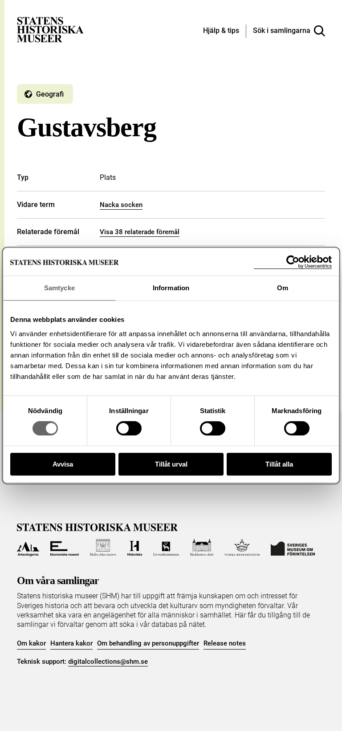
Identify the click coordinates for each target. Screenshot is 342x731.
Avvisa (63, 464)
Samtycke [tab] (59, 288)
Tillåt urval (171, 464)
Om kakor (31, 643)
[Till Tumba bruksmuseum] (242, 547)
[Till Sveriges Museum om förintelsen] (293, 547)
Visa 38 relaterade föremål (139, 232)
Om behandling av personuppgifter (148, 643)
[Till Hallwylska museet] (103, 547)
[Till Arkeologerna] (28, 547)
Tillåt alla (279, 464)
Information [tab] (171, 288)
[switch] (129, 428)
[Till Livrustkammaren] (166, 547)
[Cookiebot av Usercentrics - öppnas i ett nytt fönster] (293, 262)
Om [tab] (282, 288)
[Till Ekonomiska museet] (64, 547)
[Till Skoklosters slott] (201, 547)
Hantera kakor (71, 643)
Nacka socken (121, 205)
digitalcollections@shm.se (108, 662)
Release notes (225, 643)
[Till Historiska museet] (134, 547)
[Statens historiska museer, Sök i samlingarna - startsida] (50, 29)
